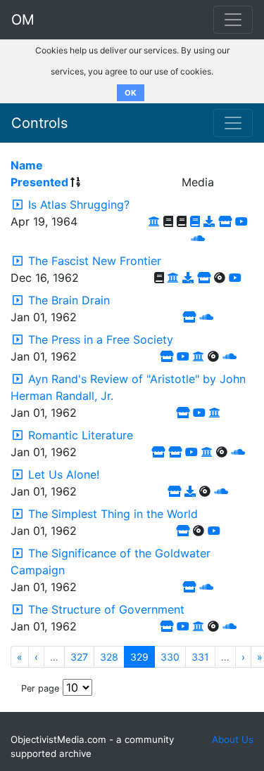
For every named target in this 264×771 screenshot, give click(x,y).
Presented (39, 182)
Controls (39, 123)
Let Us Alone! (63, 474)
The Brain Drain (69, 300)
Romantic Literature (80, 435)
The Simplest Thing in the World (113, 514)
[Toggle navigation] (233, 123)
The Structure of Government (106, 609)
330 (170, 657)
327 (79, 657)
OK (131, 93)
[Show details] (18, 204)
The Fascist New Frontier (94, 261)
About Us (232, 739)
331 (200, 657)
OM (22, 19)
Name (27, 165)
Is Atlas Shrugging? (79, 204)
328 (109, 657)
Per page (40, 688)
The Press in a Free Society (100, 339)
